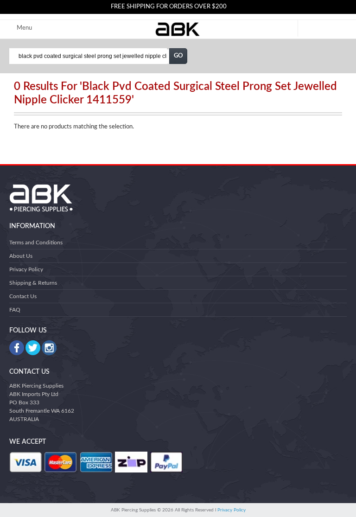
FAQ (14, 310)
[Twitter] (32, 347)
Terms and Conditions (36, 242)
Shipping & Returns (33, 283)
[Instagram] (49, 347)
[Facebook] (16, 347)
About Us (20, 256)
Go (178, 56)
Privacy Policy (26, 269)
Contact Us (23, 296)
